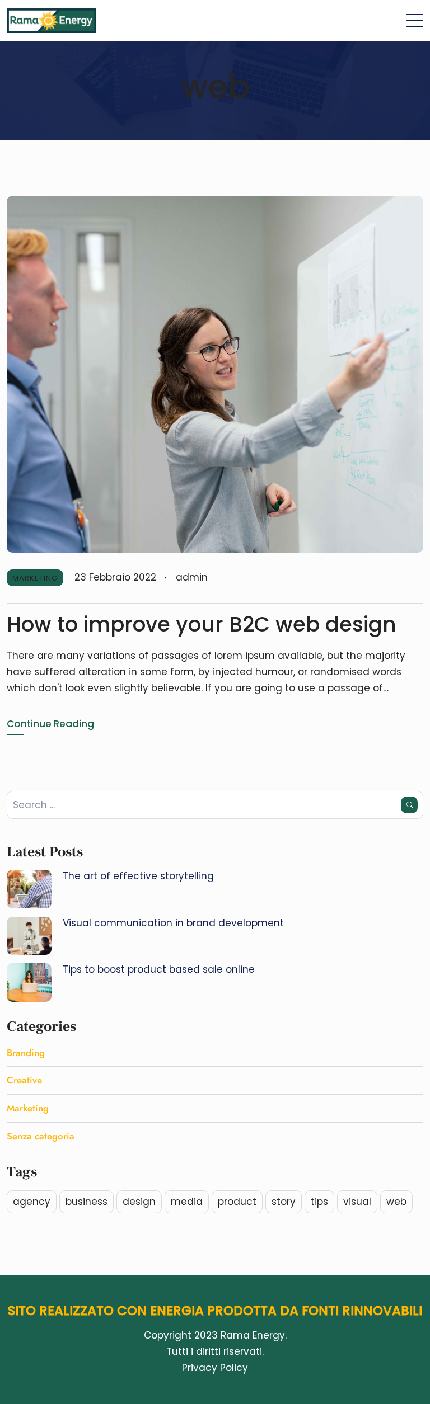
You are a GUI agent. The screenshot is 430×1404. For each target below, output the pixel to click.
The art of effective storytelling (138, 876)
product (237, 1201)
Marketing (35, 578)
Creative (24, 1080)
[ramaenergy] (51, 20)
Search (409, 805)
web (396, 1201)
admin (192, 577)
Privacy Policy (215, 1367)
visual (357, 1201)
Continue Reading (50, 724)
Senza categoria (40, 1136)
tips (319, 1201)
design (139, 1201)
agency (31, 1201)
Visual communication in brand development (173, 923)
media (187, 1201)
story (284, 1201)
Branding (26, 1052)
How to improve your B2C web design (201, 624)
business (87, 1201)
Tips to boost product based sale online (159, 969)
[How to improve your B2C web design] (215, 373)
